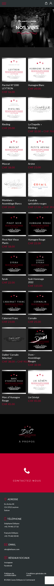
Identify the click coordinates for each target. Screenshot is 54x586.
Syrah (5, 278)
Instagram (8, 562)
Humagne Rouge (36, 239)
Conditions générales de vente (36, 574)
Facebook (8, 565)
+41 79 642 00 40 (11, 536)
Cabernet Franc (10, 318)
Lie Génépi (33, 397)
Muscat (6, 163)
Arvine (31, 163)
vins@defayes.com (11, 549)
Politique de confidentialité (10, 574)
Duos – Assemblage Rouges (34, 358)
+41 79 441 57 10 (11, 526)
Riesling (6, 124)
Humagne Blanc (36, 85)
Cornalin (32, 318)
